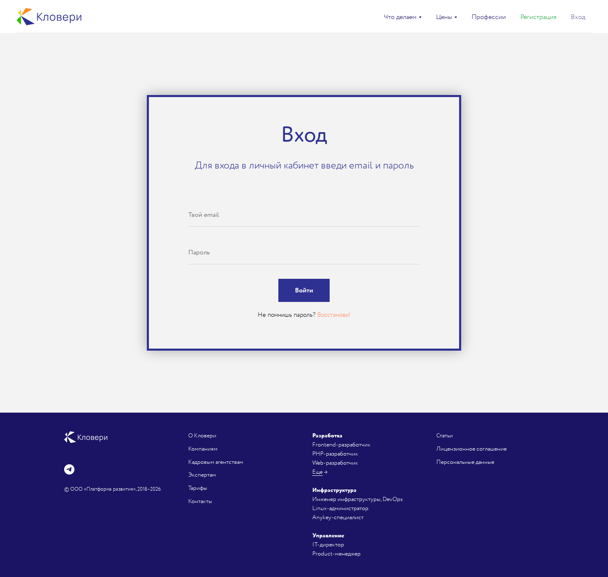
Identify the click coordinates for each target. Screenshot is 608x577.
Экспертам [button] (202, 474)
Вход (578, 17)
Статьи (444, 435)
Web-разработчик (335, 462)
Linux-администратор (340, 508)
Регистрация (538, 17)
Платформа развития (109, 489)
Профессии (489, 17)
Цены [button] (444, 17)
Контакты (200, 501)
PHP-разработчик (335, 453)
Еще (317, 471)
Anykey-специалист (338, 517)
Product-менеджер (336, 553)
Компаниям (203, 448)
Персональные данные (465, 461)
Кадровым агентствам (215, 461)
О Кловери (202, 435)
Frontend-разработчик (341, 444)
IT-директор (328, 544)
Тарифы (197, 488)
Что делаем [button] (400, 17)
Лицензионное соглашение (471, 448)
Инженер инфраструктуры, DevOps (357, 499)
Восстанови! (334, 315)
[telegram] (69, 469)
